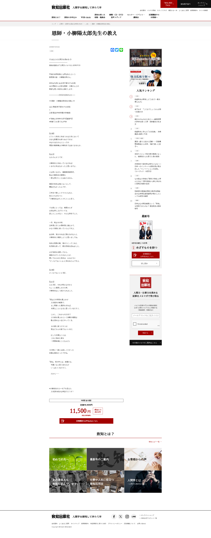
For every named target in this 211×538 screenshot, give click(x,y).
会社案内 (54, 523)
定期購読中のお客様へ (154, 16)
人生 (51, 51)
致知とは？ (56, 17)
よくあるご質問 (64, 523)
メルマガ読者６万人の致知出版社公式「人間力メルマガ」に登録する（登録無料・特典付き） (145, 307)
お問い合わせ (141, 523)
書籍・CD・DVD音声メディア (116, 16)
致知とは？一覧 (154, 442)
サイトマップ (75, 523)
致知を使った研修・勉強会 (100, 16)
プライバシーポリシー (115, 523)
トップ (54, 24)
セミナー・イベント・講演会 (136, 16)
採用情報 (84, 523)
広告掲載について (129, 523)
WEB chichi (86, 17)
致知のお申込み (70, 17)
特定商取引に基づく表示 (98, 523)
